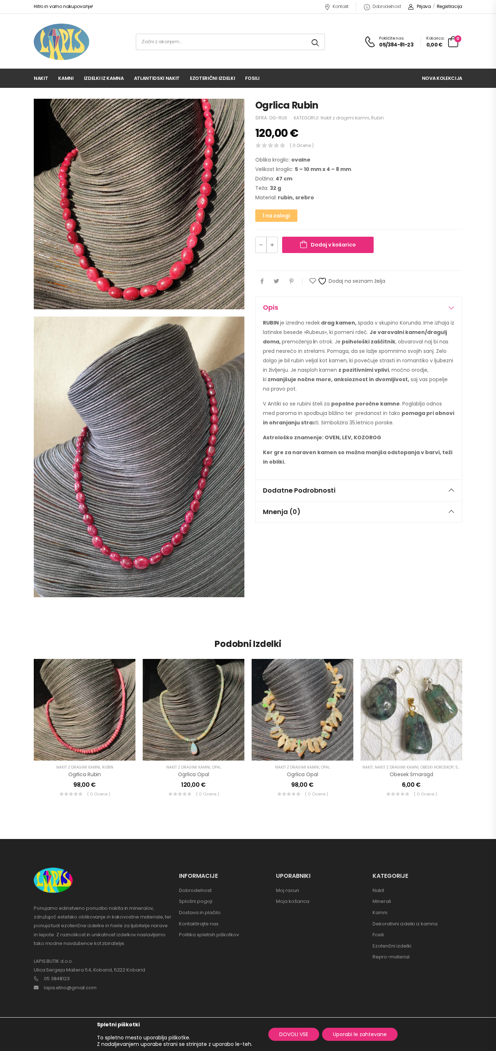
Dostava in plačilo (200, 912)
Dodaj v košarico (333, 244)
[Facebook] (262, 281)
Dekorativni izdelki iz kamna (405, 923)
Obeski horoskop (437, 767)
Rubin (377, 118)
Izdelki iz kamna (104, 78)
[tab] (359, 307)
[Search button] (315, 42)
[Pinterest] (291, 281)
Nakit (41, 78)
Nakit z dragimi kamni (345, 118)
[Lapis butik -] (61, 42)
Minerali (382, 901)
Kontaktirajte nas (199, 923)
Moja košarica (292, 901)
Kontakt (341, 6)
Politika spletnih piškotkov (209, 934)
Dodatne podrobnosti (299, 490)
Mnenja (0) (282, 511)
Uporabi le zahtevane (360, 1034)
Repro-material (391, 956)
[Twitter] (276, 281)
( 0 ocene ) (302, 145)
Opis (270, 307)
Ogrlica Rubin (84, 774)
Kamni (65, 78)
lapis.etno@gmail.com (70, 987)
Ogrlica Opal (193, 774)
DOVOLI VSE (293, 1034)
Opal (216, 767)
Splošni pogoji (195, 901)
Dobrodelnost (387, 6)
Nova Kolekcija (442, 78)
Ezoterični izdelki (212, 78)
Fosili (252, 78)
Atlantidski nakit (157, 78)
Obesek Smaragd (411, 774)
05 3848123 (57, 978)
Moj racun (287, 890)
